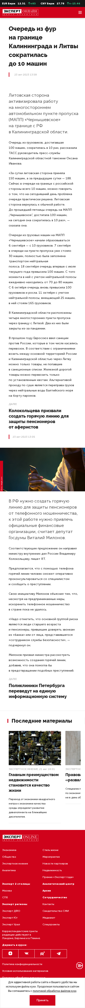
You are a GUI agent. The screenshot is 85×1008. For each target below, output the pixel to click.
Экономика (9, 850)
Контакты (48, 904)
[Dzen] (10, 953)
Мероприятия (51, 856)
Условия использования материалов (25, 970)
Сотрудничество (54, 897)
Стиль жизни (50, 850)
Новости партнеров (55, 863)
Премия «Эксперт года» (58, 877)
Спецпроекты (51, 924)
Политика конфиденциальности (22, 964)
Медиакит (48, 917)
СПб (5, 897)
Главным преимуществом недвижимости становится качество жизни (34, 782)
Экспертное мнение (23, 769)
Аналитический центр (58, 883)
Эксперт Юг (10, 917)
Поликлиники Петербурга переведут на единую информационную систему (38, 691)
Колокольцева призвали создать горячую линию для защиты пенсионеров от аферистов (39, 419)
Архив (46, 890)
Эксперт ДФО (11, 910)
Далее (13, 404)
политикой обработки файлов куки (54, 991)
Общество (9, 856)
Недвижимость (52, 870)
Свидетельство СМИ (55, 910)
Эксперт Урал (11, 924)
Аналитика (9, 870)
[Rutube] (42, 953)
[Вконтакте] (26, 953)
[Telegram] (59, 953)
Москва (7, 890)
